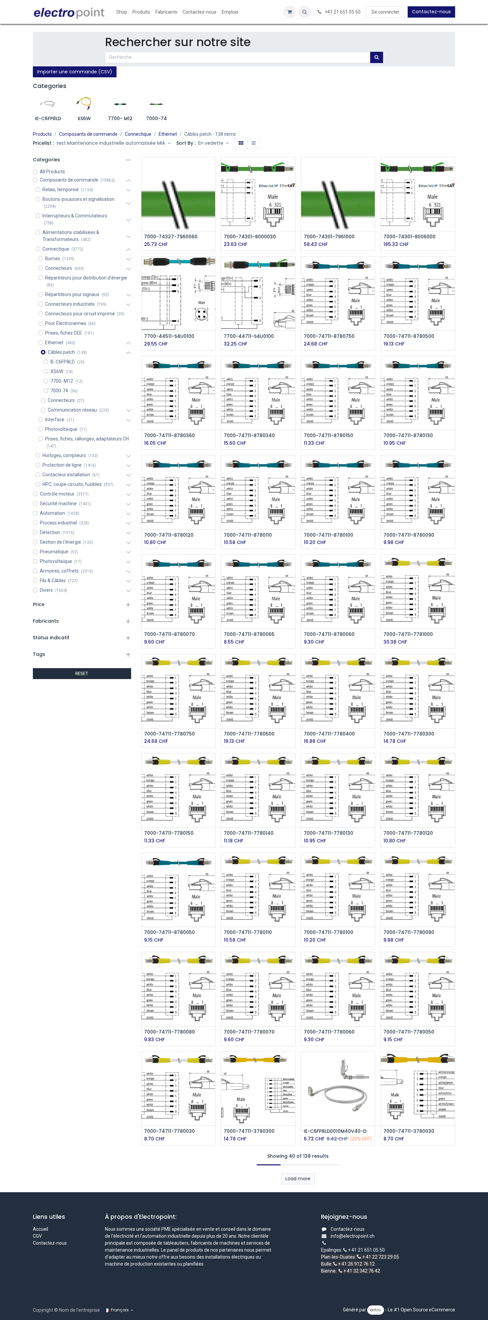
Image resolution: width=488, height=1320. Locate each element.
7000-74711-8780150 (328, 435)
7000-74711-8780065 (249, 634)
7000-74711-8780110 (248, 535)
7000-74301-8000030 (250, 237)
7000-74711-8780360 (169, 435)
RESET (81, 673)
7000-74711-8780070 (169, 634)
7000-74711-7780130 (328, 833)
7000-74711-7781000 (408, 634)
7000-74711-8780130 (408, 435)
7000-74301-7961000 (329, 237)
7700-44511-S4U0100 (169, 336)
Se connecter (385, 12)
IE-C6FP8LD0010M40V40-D (335, 1131)
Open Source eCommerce (428, 1309)
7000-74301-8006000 (409, 237)
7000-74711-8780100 (328, 535)
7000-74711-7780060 (329, 1032)
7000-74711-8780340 (249, 435)
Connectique (138, 134)
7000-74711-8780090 (408, 535)
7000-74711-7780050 (408, 1032)
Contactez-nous (431, 11)
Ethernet (168, 134)
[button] (304, 12)
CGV (38, 1236)
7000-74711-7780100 (328, 932)
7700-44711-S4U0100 (249, 336)
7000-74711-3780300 (249, 1131)
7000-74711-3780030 (408, 1131)
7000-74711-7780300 (408, 734)
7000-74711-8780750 (329, 336)
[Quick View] (210, 168)
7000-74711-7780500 (249, 734)
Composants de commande (88, 134)
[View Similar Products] (210, 212)
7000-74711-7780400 (329, 734)
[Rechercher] (376, 57)
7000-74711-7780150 (169, 833)
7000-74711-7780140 (249, 833)
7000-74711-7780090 (408, 932)
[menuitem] (122, 12)
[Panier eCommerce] (289, 12)
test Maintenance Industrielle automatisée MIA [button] (111, 143)
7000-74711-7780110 (248, 932)
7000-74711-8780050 (169, 932)
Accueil (40, 1229)
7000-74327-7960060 (171, 237)
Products (42, 134)
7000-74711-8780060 (329, 634)
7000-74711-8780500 (408, 336)
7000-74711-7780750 (169, 734)
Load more (297, 1178)
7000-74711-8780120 (169, 535)
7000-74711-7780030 (169, 1131)
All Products (52, 171)
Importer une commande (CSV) (74, 71)
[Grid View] (241, 143)
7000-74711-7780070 (249, 1032)
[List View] (253, 143)
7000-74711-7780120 (408, 833)
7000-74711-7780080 (169, 1032)
